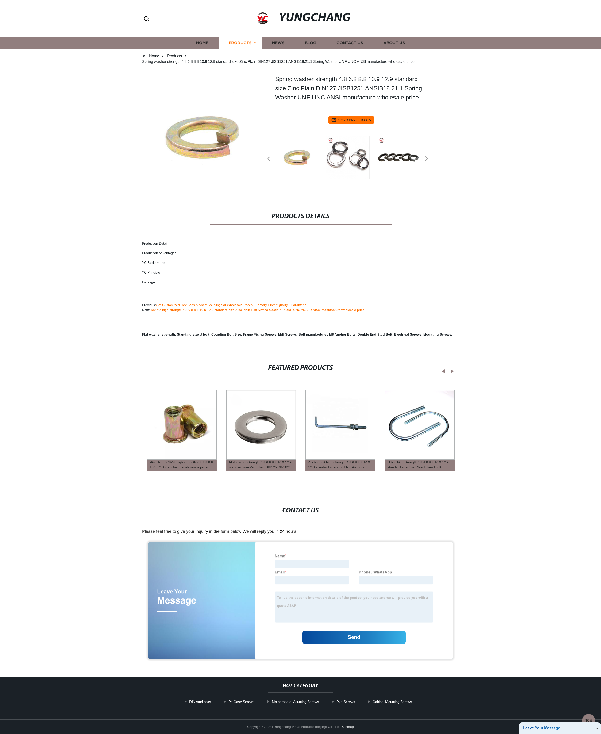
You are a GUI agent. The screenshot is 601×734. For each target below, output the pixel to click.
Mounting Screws (437, 334)
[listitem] (300, 156)
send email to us (354, 120)
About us (394, 43)
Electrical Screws (407, 334)
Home (202, 43)
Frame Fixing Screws (259, 334)
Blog (310, 43)
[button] (146, 19)
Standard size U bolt (193, 334)
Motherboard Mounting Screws (295, 702)
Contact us (349, 43)
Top (588, 721)
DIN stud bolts (200, 702)
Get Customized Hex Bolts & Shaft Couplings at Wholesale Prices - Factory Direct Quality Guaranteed (231, 305)
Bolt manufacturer (313, 334)
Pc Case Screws (241, 702)
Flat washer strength (158, 334)
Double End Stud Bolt (375, 334)
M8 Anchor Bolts (342, 334)
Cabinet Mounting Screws (392, 702)
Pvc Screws (345, 702)
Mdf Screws (287, 334)
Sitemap (348, 727)
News (278, 43)
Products (240, 43)
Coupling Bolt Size (226, 334)
